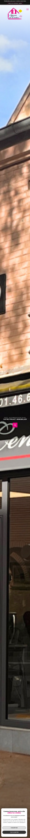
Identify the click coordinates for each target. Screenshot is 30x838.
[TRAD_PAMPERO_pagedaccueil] (15, 19)
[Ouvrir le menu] (28, 9)
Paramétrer (14, 827)
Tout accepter (14, 832)
